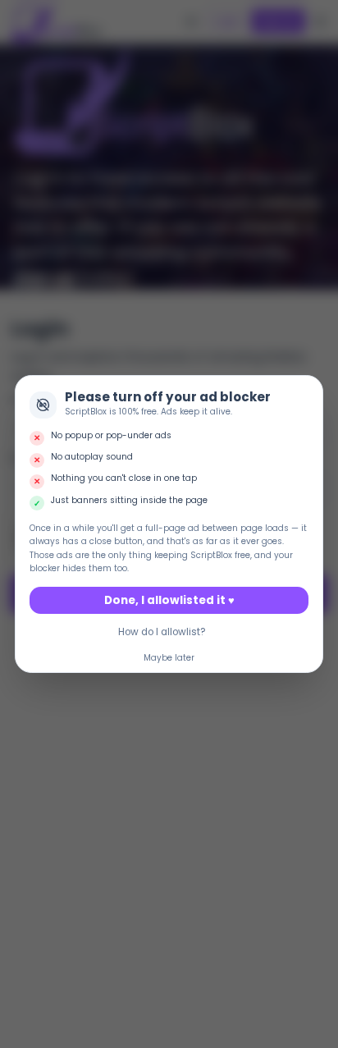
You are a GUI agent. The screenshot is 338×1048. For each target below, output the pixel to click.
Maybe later (169, 657)
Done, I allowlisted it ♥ (169, 600)
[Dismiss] (307, 390)
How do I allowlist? (162, 631)
